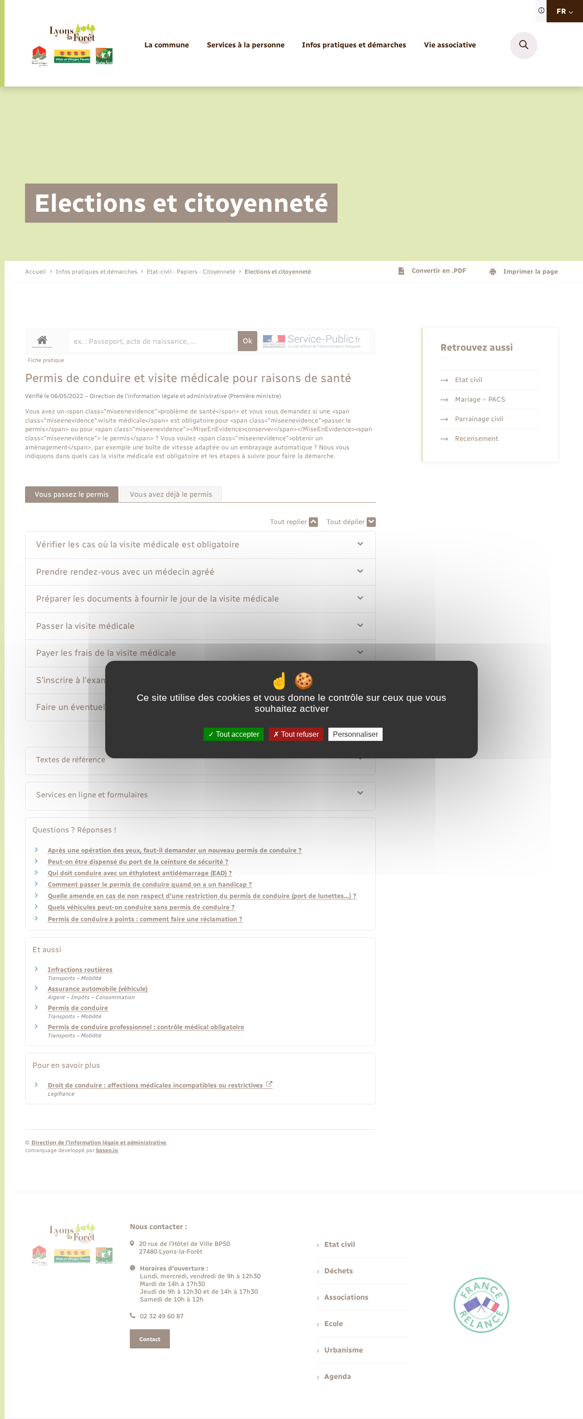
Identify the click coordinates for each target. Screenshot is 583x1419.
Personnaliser (355, 734)
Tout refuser (299, 734)
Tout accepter (236, 734)
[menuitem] (166, 45)
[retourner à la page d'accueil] (71, 45)
